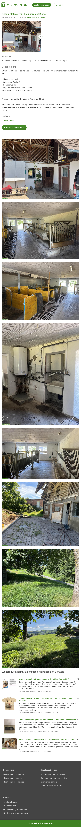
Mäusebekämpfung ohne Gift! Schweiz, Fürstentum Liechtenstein (47, 720)
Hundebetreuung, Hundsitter (53, 774)
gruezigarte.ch (8, 120)
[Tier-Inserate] (16, 5)
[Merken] (78, 14)
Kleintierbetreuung (48, 782)
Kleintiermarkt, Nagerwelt (14, 774)
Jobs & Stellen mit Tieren (51, 786)
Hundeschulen (9, 806)
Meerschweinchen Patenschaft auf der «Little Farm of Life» (45, 679)
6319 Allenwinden (43, 61)
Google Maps (61, 61)
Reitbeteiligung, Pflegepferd (15, 809)
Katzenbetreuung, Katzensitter (53, 778)
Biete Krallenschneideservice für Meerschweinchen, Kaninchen (47, 739)
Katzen (14, 802)
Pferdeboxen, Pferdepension (15, 813)
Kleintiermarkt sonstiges (36, 17)
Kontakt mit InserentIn (14, 127)
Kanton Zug (26, 61)
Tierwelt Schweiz (9, 61)
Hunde (6, 802)
